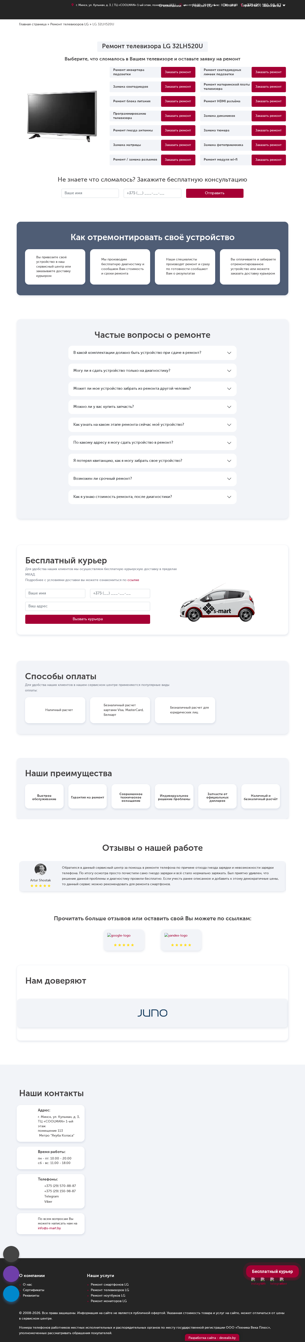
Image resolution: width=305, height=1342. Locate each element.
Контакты (272, 6)
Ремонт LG (202, 6)
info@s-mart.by (49, 1228)
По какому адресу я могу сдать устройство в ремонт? (123, 443)
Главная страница (32, 24)
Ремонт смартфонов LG (110, 1284)
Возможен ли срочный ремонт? (102, 479)
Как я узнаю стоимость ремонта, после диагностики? (122, 497)
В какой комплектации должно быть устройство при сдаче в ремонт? (137, 353)
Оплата (229, 5)
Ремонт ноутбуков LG (108, 1295)
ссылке (133, 580)
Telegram (51, 1196)
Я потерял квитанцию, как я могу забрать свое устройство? (127, 461)
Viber (48, 1201)
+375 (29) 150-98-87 (60, 1191)
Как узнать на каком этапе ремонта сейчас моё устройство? (128, 425)
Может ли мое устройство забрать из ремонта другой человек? (132, 389)
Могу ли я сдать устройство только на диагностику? (121, 371)
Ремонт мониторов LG (109, 1301)
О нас (27, 1284)
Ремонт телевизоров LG (69, 24)
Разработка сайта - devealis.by (212, 1338)
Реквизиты (31, 1295)
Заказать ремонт (178, 72)
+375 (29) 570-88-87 (60, 1186)
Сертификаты (33, 1290)
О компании (170, 6)
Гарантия (249, 5)
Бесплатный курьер (272, 1271)
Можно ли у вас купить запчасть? (103, 407)
